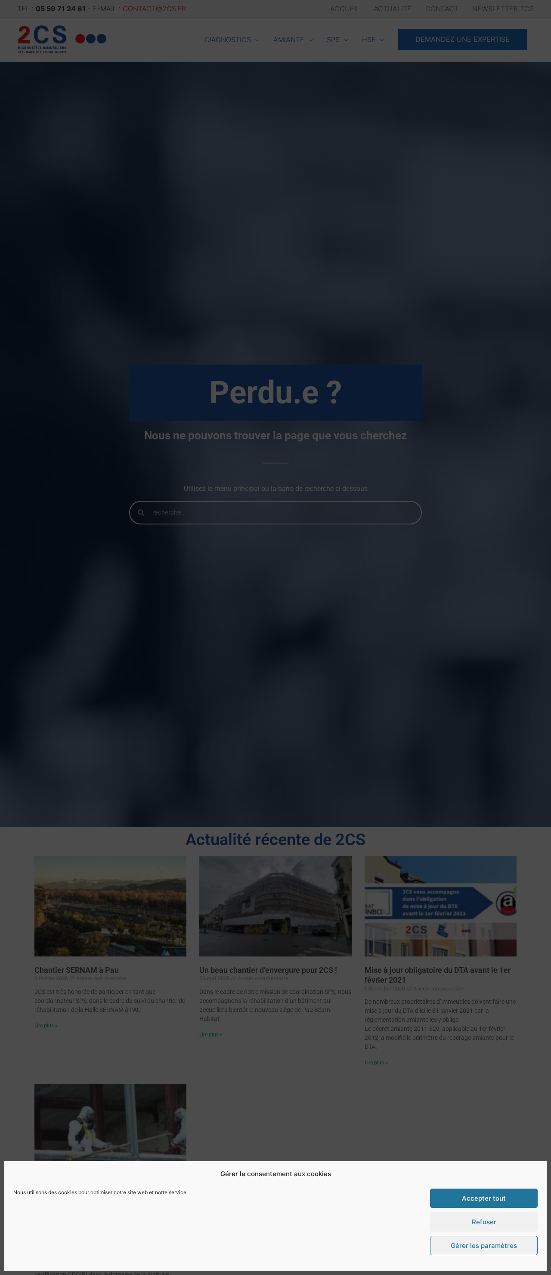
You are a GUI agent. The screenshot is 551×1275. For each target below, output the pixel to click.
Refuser (484, 1222)
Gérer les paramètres (484, 1245)
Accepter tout (484, 1198)
